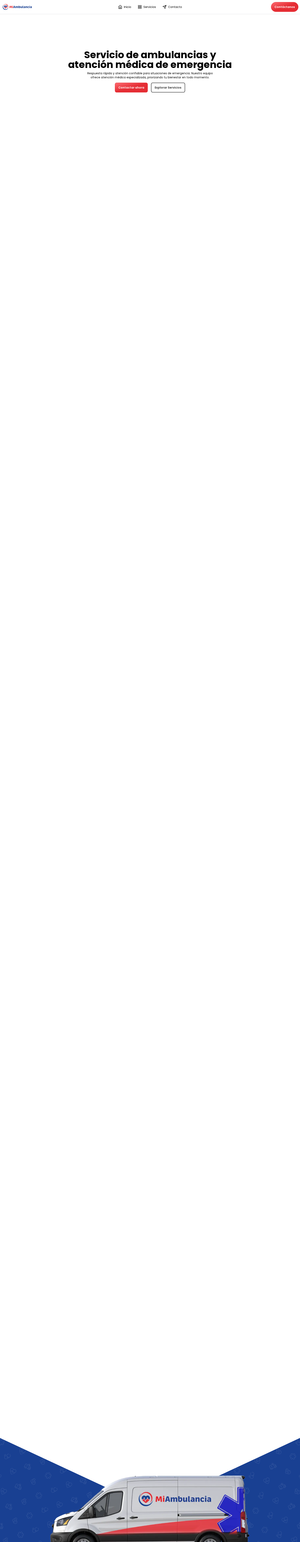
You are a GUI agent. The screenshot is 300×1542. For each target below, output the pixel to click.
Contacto (175, 7)
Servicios (149, 7)
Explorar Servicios (168, 88)
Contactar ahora (131, 88)
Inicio (127, 7)
